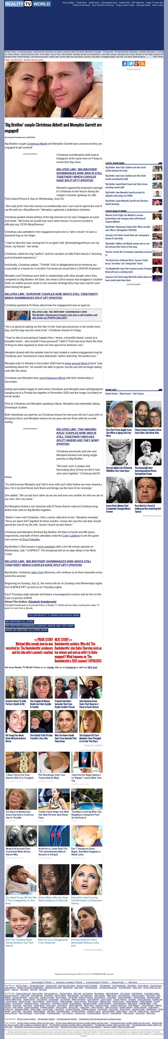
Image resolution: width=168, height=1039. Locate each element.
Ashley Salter (35, 1009)
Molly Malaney (134, 1005)
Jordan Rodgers (104, 1003)
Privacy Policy (118, 982)
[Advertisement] (84, 960)
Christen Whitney (78, 1011)
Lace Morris (59, 1009)
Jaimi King (51, 1011)
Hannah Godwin (153, 997)
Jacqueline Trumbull (60, 1003)
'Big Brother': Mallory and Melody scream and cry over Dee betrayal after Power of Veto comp (127, 245)
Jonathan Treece (94, 1011)
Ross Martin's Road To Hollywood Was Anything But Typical (148, 508)
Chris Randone (93, 999)
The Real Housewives (39, 57)
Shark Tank (54, 57)
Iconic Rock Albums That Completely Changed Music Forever (118, 508)
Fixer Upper (45, 54)
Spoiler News (94, 3)
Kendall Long (157, 999)
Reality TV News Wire (154, 3)
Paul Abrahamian (53, 1013)
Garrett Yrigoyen (120, 999)
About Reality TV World (41, 982)
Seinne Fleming (52, 1001)
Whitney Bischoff (75, 1005)
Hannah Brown (29, 999)
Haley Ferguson (111, 1007)
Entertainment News (109, 3)
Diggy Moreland (108, 1011)
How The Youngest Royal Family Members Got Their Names (19, 942)
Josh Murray (62, 1005)
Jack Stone (27, 1011)
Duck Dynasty (156, 986)
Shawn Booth (39, 1005)
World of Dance (139, 57)
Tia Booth (132, 999)
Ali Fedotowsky (86, 995)
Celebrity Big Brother (147, 52)
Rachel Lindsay (66, 993)
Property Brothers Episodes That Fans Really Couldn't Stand (64, 704)
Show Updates (68, 3)
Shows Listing (157, 5)
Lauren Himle (47, 1009)
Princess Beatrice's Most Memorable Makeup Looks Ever (85, 942)
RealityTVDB (124, 3)
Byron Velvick (61, 997)
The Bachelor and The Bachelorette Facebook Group (100, 1019)
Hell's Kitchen (66, 54)
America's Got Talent (53, 52)
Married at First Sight (144, 54)
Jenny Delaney (39, 1001)
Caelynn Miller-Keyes (13, 999)
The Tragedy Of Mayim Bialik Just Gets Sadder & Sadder (40, 704)
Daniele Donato (111, 393)
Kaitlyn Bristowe (112, 993)
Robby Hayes (121, 1011)
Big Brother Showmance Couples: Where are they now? (37, 1027)
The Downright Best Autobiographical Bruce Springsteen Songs (145, 470)
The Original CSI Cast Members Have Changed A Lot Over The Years (90, 738)
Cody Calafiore (71, 535)
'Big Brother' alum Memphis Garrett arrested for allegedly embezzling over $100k (125, 194)
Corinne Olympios (73, 1009)
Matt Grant (150, 995)
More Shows (158, 56)
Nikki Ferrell (89, 1005)
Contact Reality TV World (97, 982)
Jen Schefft (72, 997)
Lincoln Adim (54, 999)
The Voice (128, 57)
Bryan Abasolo (75, 1003)
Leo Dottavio (65, 999)
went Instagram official (52, 378)
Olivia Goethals (66, 1001)
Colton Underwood (23, 993)
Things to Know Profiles (125, 5)
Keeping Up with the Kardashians (86, 54)
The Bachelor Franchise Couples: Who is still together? (71, 1025)
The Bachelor (108, 52)
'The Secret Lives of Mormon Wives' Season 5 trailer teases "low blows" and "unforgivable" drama (126, 261)
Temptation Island (108, 57)
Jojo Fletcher (88, 993)
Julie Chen (37, 572)
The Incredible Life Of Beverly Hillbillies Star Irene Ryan (119, 469)
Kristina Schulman (31, 1007)
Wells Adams (132, 1003)
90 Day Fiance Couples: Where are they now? (35, 1023)
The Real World (124, 988)
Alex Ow (105, 1013)
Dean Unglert (17, 1007)
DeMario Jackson (89, 1009)
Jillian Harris (111, 995)
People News (81, 3)
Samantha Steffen (22, 1009)
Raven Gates (125, 1009)
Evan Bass (17, 1005)
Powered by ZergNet (93, 745)
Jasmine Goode (138, 1009)
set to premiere (46, 546)
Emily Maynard (37, 995)
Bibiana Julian (105, 1001)
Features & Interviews (81, 5)
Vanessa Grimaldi (90, 1003)
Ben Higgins (99, 993)
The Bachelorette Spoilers (67, 1019)
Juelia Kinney (153, 1007)
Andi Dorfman (137, 993)
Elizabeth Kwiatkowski (42, 601)
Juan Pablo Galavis (151, 993)
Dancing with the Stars (29, 54)
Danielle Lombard (47, 1007)
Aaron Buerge (99, 997)
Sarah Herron (143, 1011)
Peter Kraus (51, 1005)
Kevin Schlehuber (26, 1013)
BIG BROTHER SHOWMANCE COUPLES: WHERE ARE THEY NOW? (40, 626)
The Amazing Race (25, 52)
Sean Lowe (25, 995)
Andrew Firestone (86, 997)
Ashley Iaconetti (140, 1007)
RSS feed (92, 667)
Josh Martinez (116, 1013)
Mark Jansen (128, 1013)
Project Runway (23, 57)
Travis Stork (34, 997)
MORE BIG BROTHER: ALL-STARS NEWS (26, 630)
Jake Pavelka (99, 995)
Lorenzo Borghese (19, 997)
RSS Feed (133, 982)
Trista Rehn (111, 997)
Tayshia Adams (139, 997)
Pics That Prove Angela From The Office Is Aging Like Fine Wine (119, 432)
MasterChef (158, 54)
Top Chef (119, 57)
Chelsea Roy (45, 1003)
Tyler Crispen (138, 393)
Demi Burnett (42, 999)
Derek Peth (113, 1009)
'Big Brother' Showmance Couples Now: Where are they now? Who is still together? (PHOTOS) (127, 228)
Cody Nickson (67, 1013)
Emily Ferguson (97, 1007)
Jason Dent (140, 1013)
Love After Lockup (109, 54)
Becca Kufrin (37, 993)
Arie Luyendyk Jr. (51, 993)
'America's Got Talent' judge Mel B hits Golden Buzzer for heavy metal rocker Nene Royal (128, 278)
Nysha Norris (17, 1003)
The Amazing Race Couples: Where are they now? (130, 1023)
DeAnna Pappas (138, 995)
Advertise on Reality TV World (69, 982)
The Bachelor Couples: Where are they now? (112, 1025)
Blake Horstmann (79, 999)
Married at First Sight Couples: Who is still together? (81, 1027)
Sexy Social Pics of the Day (103, 5)
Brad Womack (73, 995)
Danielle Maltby (145, 1003)
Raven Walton (39, 1013)
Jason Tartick (106, 999)
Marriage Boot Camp (126, 54)
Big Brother (133, 52)
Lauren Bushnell (119, 1003)
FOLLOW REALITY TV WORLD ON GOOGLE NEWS (53, 615)
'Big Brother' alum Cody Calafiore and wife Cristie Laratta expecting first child (125, 177)
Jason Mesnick (124, 995)
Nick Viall (77, 993)
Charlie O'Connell (47, 997)
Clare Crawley (61, 1007)
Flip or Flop (55, 54)
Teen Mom (96, 57)
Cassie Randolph (125, 997)
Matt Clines (150, 1013)
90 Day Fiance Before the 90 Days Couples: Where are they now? (82, 1023)
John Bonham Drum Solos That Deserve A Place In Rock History (89, 704)
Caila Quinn (84, 1007)
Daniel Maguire (39, 1011)
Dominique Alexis (63, 1011)
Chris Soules (125, 993)
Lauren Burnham (144, 999)
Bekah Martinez (132, 1001)
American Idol (39, 52)
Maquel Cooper (25, 1001)
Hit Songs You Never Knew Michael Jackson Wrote (16, 738)
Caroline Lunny (118, 1001)
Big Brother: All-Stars (33, 60)
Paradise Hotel (10, 57)
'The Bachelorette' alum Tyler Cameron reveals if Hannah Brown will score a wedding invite (128, 270)
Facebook (71, 667)
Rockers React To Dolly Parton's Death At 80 (16, 702)
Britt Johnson (93, 1001)
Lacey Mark (16, 1011)
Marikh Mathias (146, 1001)
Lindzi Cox (9, 1009)
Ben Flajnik (48, 995)
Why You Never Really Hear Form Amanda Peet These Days (65, 738)
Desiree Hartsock (12, 995)
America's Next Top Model (73, 52)
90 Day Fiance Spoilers (26, 1019)
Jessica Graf (80, 1013)
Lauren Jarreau (80, 1001)
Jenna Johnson (11, 1013)
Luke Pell (132, 1011)
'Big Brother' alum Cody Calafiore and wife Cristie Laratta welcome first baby (125, 169)
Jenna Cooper (11, 1001)
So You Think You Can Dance (71, 57)
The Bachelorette (121, 52)
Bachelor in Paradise (93, 52)
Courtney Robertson (118, 1005)
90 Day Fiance (10, 52)
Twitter (50, 667)
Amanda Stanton (125, 1007)
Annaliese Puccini (31, 1003)
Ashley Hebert (60, 995)
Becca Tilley (73, 1007)
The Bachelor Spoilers (46, 1019)
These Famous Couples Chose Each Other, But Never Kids (148, 431)
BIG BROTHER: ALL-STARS (19, 621)
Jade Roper (27, 1005)
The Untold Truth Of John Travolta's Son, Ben (41, 737)
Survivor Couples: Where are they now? (119, 1027)
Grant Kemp (155, 1011)
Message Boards (143, 5)
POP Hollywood (137, 3)
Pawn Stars (78, 988)
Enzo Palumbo (31, 539)
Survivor (87, 57)
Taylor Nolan (102, 1009)
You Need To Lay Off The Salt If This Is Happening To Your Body (21, 900)
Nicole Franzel (125, 393)
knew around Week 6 (77, 363)
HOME (7, 60)
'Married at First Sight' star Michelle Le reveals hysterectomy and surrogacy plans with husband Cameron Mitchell (125, 218)
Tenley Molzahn (147, 1005)
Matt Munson (151, 1009)
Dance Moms (13, 54)
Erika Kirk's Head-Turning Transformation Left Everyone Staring (86, 900)
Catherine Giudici (102, 1005)
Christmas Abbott (37, 143)
